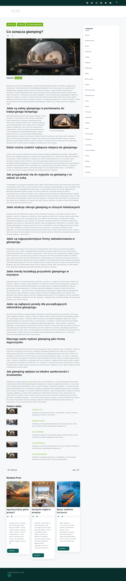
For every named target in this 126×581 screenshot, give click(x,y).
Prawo (87, 106)
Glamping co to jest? (38, 420)
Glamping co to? (37, 409)
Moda (87, 73)
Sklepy (87, 123)
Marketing (88, 68)
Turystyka (21, 24)
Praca (87, 101)
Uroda (87, 155)
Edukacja (88, 51)
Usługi (87, 161)
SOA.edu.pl (11, 24)
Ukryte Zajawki (90, 150)
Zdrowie (88, 172)
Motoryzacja (89, 79)
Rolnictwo (88, 117)
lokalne (30, 381)
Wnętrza (88, 166)
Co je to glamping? (38, 431)
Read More (12, 551)
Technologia (89, 133)
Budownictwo (89, 40)
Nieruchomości (90, 90)
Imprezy (87, 62)
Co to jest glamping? (38, 443)
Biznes (87, 35)
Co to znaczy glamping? (39, 454)
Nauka (87, 84)
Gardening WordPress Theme (15, 572)
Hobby (87, 57)
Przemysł (88, 112)
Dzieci (87, 46)
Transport (88, 139)
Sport (87, 128)
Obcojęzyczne (89, 95)
